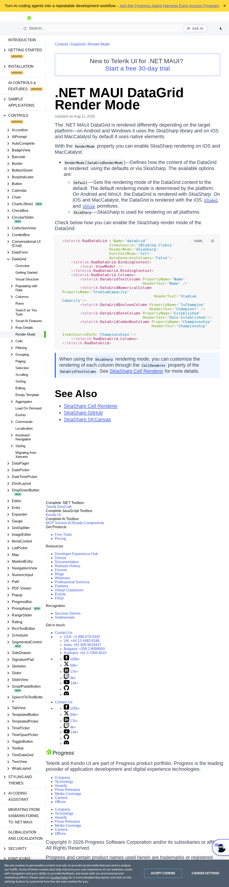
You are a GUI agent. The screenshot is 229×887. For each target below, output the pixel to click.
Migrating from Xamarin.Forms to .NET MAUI (24, 816)
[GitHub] (66, 689)
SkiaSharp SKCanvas (87, 419)
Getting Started (26, 272)
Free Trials (63, 534)
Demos (60, 558)
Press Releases (67, 790)
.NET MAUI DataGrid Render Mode (119, 98)
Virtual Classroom (69, 590)
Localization (24, 428)
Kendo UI (53, 515)
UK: (82, 641)
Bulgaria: (84, 649)
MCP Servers (56, 523)
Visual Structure (27, 279)
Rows (19, 303)
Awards (61, 786)
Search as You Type (26, 312)
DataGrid (78, 44)
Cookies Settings (205, 873)
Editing (20, 388)
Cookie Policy (59, 877)
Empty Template (27, 395)
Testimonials (65, 617)
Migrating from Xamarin (25, 455)
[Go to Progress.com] (60, 755)
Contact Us (63, 633)
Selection (22, 368)
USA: (82, 637)
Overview (22, 266)
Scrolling (21, 375)
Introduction (22, 40)
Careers (61, 798)
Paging (20, 361)
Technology (64, 782)
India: (82, 645)
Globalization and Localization (25, 835)
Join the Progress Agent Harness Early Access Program (169, 6)
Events (20, 415)
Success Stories (68, 613)
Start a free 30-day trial (137, 68)
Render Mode (25, 334)
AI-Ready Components (86, 523)
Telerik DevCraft (58, 507)
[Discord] (66, 694)
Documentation (67, 562)
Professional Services (72, 582)
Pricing (60, 538)
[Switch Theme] (221, 28)
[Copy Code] (212, 241)
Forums (61, 570)
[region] (114, 873)
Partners (61, 586)
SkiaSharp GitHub (83, 413)
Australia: (85, 653)
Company (62, 777)
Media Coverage (68, 794)
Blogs (59, 574)
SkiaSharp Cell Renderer (136, 371)
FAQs (59, 598)
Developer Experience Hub (76, 554)
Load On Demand (28, 408)
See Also (76, 393)
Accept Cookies (163, 873)
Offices (60, 802)
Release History (67, 566)
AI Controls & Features (22, 86)
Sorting (20, 381)
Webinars (62, 578)
